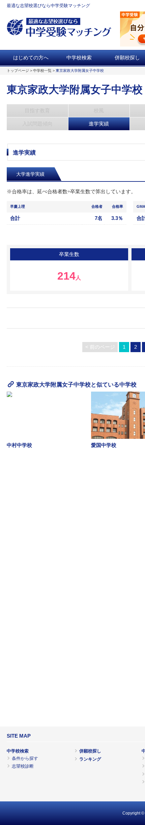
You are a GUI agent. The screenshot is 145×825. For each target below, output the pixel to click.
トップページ (18, 70)
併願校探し (90, 751)
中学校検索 (79, 57)
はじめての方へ (31, 57)
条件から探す (25, 758)
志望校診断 (23, 766)
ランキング (90, 759)
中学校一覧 (42, 70)
